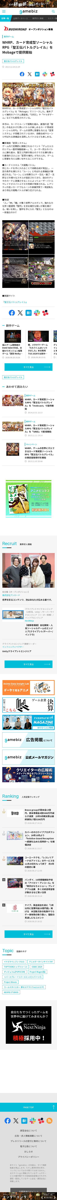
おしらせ (28, 1151)
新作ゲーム (9, 36)
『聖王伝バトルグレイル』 (15, 302)
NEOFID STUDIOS (11, 992)
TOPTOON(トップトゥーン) (15, 966)
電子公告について (28, 1146)
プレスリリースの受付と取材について (28, 1141)
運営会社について (28, 1130)
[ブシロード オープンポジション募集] (28, 29)
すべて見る (28, 367)
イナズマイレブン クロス (14, 961)
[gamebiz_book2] (28, 499)
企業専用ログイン (27, 1191)
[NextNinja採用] (28, 1025)
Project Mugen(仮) (37, 971)
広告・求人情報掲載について (28, 1135)
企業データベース (20, 18)
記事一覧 (5, 18)
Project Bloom (10, 982)
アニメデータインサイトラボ (41, 961)
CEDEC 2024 (37, 966)
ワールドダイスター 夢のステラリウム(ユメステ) (24, 987)
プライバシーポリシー (28, 1156)
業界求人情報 (37, 18)
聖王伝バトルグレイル (13, 61)
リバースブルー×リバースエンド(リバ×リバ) (22, 977)
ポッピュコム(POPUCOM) (14, 971)
